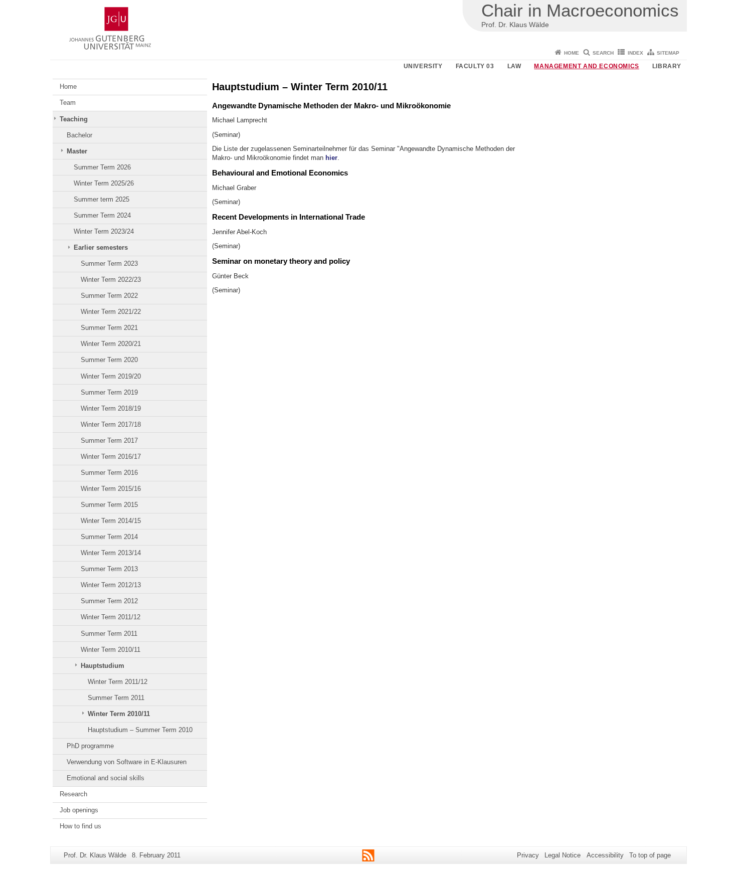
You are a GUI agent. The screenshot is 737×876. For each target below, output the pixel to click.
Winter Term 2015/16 (111, 488)
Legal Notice (562, 855)
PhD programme (90, 746)
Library (666, 66)
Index (635, 53)
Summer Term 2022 (109, 295)
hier (331, 157)
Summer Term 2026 (102, 167)
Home (571, 53)
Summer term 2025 (101, 199)
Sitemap (668, 53)
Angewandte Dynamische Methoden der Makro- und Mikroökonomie (331, 105)
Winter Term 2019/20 (111, 376)
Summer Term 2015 (109, 504)
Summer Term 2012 (109, 601)
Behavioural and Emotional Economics (280, 172)
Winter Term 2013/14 (111, 553)
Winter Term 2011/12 (110, 617)
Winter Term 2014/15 (111, 520)
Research (73, 794)
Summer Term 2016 (109, 472)
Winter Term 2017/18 (111, 424)
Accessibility (605, 855)
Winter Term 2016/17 (111, 456)
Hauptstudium (102, 665)
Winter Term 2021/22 (111, 311)
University (423, 66)
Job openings (79, 810)
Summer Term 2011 (109, 633)
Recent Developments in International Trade (288, 217)
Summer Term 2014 (109, 537)
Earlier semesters (101, 247)
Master (77, 151)
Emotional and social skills (105, 778)
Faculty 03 (475, 66)
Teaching (74, 119)
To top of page (650, 855)
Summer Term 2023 (109, 263)
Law (514, 66)
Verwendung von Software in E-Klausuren (127, 762)
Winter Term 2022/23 (111, 279)
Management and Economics (586, 66)
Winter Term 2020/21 (111, 343)
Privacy (528, 855)
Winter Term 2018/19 (111, 408)
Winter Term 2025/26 (104, 183)
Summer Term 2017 (109, 440)
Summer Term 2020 (109, 360)
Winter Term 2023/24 (104, 231)
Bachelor (79, 135)
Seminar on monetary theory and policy (281, 261)
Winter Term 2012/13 (111, 585)
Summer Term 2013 (109, 569)
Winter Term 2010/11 (110, 649)
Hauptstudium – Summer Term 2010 (140, 730)
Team (68, 102)
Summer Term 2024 (102, 215)
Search (603, 53)
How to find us (80, 826)
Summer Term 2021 (109, 327)
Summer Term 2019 (109, 392)
